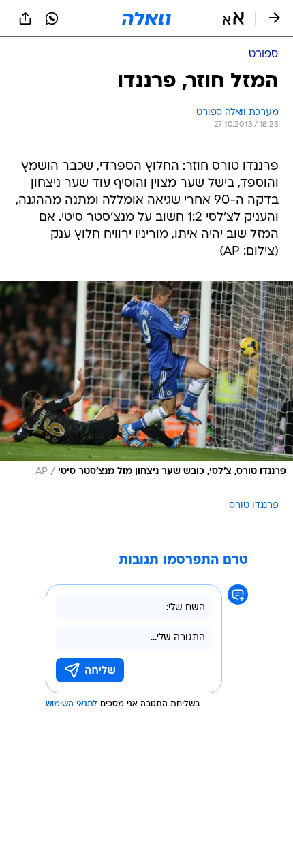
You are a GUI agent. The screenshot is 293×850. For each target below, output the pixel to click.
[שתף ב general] (25, 18)
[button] (233, 18)
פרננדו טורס (254, 505)
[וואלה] (146, 18)
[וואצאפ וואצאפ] (52, 18)
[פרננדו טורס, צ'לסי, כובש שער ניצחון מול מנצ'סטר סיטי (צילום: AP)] (146, 382)
